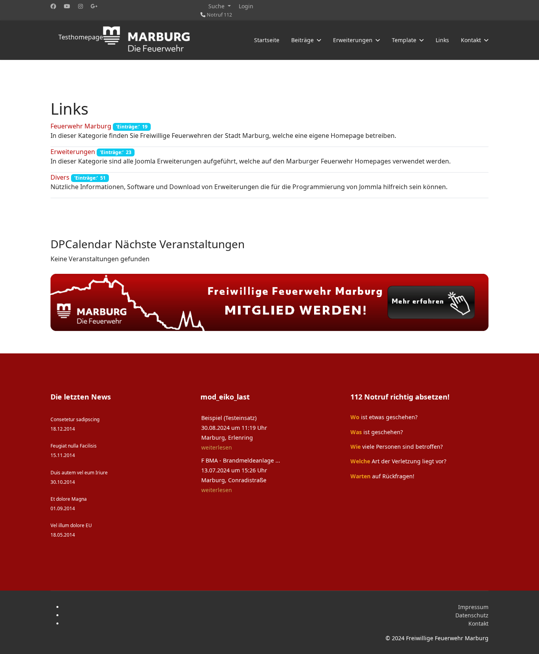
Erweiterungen (73, 151)
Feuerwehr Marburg (81, 126)
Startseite (266, 40)
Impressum (473, 607)
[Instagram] (80, 6)
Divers (60, 177)
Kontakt (478, 623)
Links (442, 40)
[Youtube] (67, 6)
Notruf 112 (219, 14)
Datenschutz (471, 615)
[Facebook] (53, 6)
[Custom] (94, 6)
